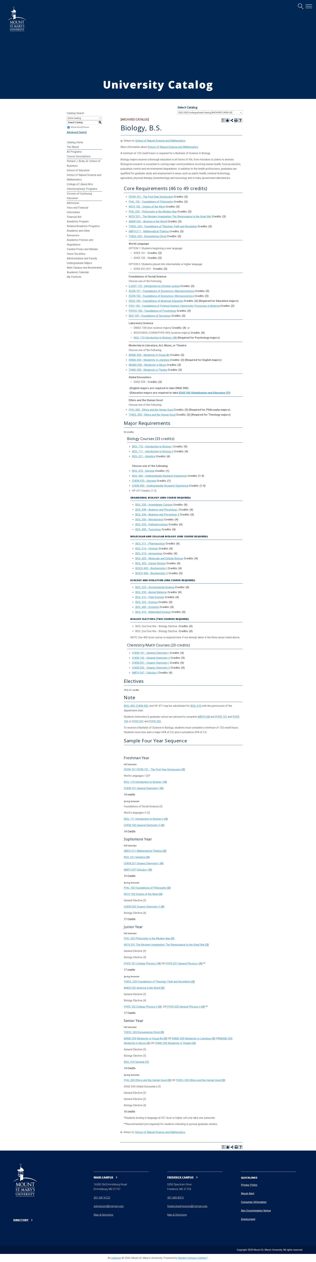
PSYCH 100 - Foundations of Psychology (152, 310)
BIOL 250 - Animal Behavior (151, 592)
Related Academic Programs (83, 226)
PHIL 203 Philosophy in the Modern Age (149, 938)
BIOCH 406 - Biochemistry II (151, 573)
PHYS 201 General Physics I (184, 963)
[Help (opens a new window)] (240, 120)
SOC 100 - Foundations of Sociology (150, 315)
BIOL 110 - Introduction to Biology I (152, 446)
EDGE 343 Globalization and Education (204, 392)
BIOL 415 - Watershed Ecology (153, 612)
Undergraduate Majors (79, 263)
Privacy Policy (249, 1184)
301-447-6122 (102, 1197)
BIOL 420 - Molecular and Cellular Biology (159, 558)
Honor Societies (76, 253)
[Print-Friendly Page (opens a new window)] (236, 120)
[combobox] (209, 112)
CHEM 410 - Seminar (144, 480)
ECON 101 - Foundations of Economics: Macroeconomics (162, 291)
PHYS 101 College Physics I (142, 963)
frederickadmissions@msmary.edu (187, 1206)
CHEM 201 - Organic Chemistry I (150, 662)
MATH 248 (204, 716)
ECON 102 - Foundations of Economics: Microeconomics (161, 296)
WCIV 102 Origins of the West (143, 894)
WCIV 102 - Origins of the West (147, 206)
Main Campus (103, 1177)
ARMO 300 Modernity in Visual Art (145, 1038)
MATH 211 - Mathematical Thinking (149, 231)
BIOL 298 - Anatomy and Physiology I (156, 509)
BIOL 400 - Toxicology (148, 529)
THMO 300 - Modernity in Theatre (148, 369)
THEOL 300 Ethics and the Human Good (200, 1080)
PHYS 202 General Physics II (186, 1006)
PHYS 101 (221, 716)
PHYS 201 (138, 721)
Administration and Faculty (82, 258)
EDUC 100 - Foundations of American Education (156, 301)
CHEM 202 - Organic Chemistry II (151, 667)
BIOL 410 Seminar (136, 1062)
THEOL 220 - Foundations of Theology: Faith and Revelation (163, 226)
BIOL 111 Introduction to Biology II (146, 819)
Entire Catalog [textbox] (74, 118)
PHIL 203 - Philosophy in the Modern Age (153, 211)
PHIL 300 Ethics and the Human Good (147, 1080)
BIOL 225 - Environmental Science (154, 587)
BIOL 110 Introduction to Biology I (155, 337)
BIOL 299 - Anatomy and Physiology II (157, 514)
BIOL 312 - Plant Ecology (149, 597)
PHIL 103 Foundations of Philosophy (147, 887)
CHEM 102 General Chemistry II (144, 825)
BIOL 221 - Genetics (143, 456)
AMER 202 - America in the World (148, 221)
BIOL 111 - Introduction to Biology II (152, 451)
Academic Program (78, 221)
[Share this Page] (232, 120)
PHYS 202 (155, 721)
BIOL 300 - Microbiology (149, 519)
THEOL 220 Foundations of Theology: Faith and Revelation (159, 981)
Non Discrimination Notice (256, 1210)
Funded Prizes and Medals (82, 249)
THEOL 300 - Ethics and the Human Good (152, 414)
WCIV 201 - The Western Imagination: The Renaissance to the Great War (170, 216)
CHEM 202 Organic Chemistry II (144, 906)
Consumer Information (253, 1202)
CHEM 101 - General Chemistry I (150, 652)
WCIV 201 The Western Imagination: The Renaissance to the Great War (166, 944)
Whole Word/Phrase (80, 127)
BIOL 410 (195, 705)
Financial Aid (74, 216)
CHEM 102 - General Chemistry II (151, 657)
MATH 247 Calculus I (138, 869)
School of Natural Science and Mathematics (160, 140)
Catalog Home (75, 142)
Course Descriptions (79, 156)
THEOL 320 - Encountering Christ (147, 236)
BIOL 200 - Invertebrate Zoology (154, 504)
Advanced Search (77, 132)
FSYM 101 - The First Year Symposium (151, 196)
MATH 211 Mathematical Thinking (145, 850)
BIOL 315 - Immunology (149, 553)
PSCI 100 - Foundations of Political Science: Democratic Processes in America (174, 305)
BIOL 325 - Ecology (146, 602)
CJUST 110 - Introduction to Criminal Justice (154, 286)
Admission (73, 203)
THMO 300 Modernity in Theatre (175, 1043)
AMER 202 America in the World (144, 987)
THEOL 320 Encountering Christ (144, 1032)
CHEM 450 (142, 705)
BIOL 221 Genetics (137, 857)
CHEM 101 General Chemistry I (143, 788)
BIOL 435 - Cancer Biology (150, 563)
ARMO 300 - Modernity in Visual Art (149, 355)
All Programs (74, 151)
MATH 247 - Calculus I (145, 672)
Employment (248, 1219)
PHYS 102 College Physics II (143, 1006)
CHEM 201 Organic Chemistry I (143, 863)
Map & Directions (103, 1214)
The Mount (73, 147)
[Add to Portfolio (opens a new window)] (227, 120)
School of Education (78, 170)
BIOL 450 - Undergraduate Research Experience (159, 475)
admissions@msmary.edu (109, 1206)
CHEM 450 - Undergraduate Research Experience (160, 485)
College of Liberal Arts (80, 184)
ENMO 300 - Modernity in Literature (149, 360)
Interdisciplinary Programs (82, 188)
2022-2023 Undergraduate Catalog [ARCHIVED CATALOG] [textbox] (205, 112)
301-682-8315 (175, 1197)
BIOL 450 (129, 705)
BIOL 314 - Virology (146, 548)
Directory (20, 1220)
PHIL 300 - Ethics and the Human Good (151, 409)
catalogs (116, 1258)
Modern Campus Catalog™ (193, 1258)
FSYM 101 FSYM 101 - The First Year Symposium (154, 769)
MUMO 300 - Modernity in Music (147, 364)
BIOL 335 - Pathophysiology (151, 524)
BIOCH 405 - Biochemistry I (151, 568)
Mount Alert (247, 1193)
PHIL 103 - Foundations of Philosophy (151, 201)
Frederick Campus (180, 1177)
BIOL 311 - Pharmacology (150, 543)
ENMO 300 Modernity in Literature (193, 1038)
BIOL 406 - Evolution (147, 607)
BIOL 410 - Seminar (143, 470)
